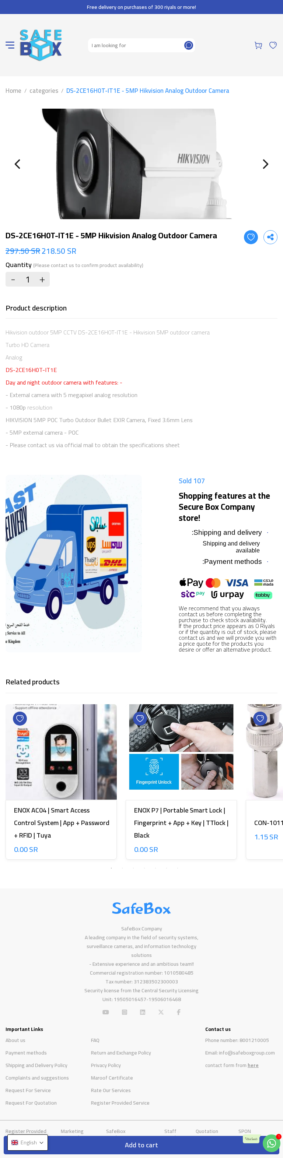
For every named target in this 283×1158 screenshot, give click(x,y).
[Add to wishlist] (251, 237)
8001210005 (254, 1040)
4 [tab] (144, 868)
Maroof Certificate (112, 1077)
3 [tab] (133, 868)
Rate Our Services (111, 1090)
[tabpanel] (61, 783)
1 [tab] (111, 868)
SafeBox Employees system (127, 1134)
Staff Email (170, 1134)
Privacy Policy (106, 1065)
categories (43, 90)
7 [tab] (177, 868)
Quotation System (207, 1134)
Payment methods (26, 1052)
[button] (28, 1142)
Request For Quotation (31, 1103)
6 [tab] (166, 868)
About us (15, 1040)
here (253, 1065)
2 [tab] (122, 868)
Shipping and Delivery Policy (36, 1065)
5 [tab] (155, 868)
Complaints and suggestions (37, 1077)
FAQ (95, 1040)
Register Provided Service (120, 1103)
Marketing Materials (72, 1134)
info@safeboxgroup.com (247, 1052)
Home (13, 90)
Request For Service (28, 1090)
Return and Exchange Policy (121, 1052)
